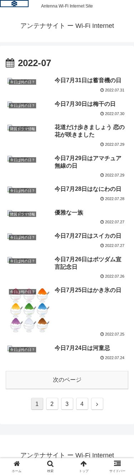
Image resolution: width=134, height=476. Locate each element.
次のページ (67, 380)
